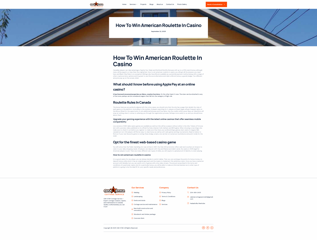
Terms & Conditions (168, 196)
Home (124, 4)
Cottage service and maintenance (145, 204)
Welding (136, 193)
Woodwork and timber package (145, 214)
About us (160, 4)
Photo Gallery (182, 4)
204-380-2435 (195, 193)
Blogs (151, 4)
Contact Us (170, 4)
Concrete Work (139, 218)
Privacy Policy (166, 193)
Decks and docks (139, 200)
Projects (143, 4)
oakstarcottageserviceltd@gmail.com (201, 198)
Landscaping (138, 196)
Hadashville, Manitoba (197, 203)
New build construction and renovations (143, 209)
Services (133, 4)
